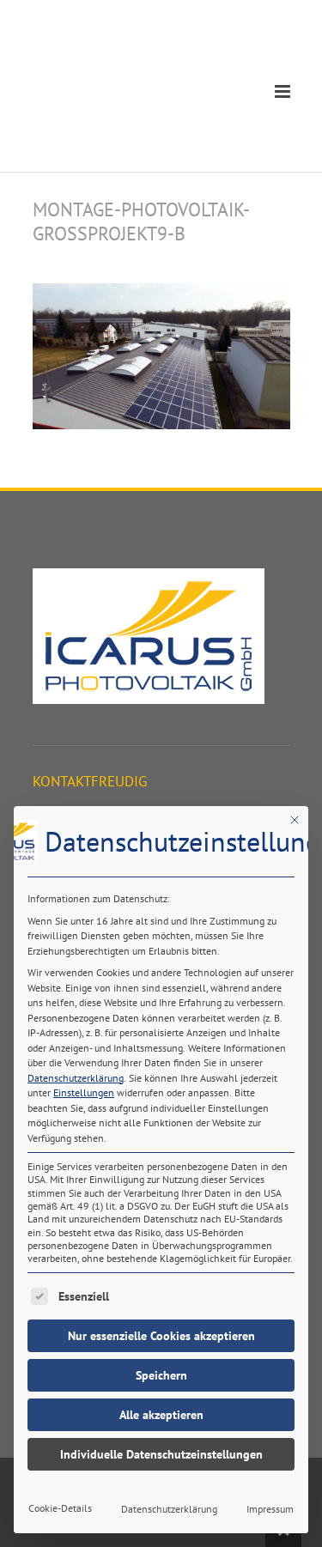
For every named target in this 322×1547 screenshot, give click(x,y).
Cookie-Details (60, 1508)
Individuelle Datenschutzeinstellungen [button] (161, 1454)
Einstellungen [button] (83, 1092)
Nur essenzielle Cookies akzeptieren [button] (161, 1336)
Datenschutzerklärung (75, 1077)
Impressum (270, 1508)
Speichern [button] (161, 1375)
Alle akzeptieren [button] (161, 1415)
